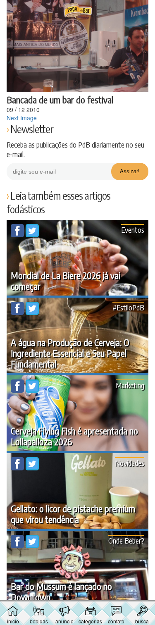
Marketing (130, 385)
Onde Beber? (126, 540)
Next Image (22, 118)
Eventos (132, 229)
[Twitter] (32, 235)
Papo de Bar (78, 10)
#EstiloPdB (128, 307)
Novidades (129, 463)
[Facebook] (18, 235)
